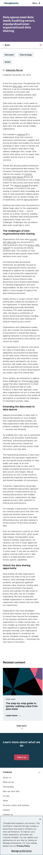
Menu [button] (34, 3)
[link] (21, 757)
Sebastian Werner (14, 70)
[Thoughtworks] (11, 3)
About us (7, 777)
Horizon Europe (21, 185)
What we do (8, 782)
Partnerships (8, 787)
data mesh (17, 86)
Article (7, 62)
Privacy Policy (23, 846)
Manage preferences (21, 851)
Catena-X (21, 134)
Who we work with (11, 791)
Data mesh (9, 55)
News (5, 800)
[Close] (40, 819)
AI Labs (6, 796)
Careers (6, 810)
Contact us (8, 814)
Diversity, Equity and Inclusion (16, 805)
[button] (21, 727)
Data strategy (26, 55)
